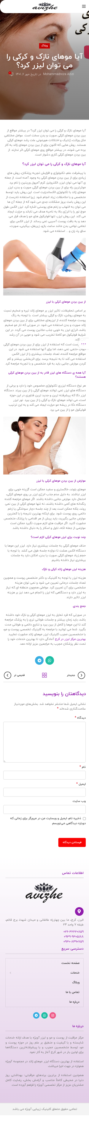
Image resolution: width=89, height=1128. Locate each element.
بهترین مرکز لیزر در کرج (70, 639)
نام (82, 767)
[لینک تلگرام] (39, 660)
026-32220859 (74, 932)
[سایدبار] (83, 343)
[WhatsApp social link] (49, 660)
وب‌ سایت (79, 801)
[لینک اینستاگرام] (52, 1015)
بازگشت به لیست (44, 675)
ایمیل (81, 784)
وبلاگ (44, 45)
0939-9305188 (74, 937)
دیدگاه (80, 718)
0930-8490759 (74, 942)
